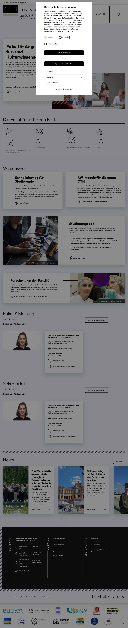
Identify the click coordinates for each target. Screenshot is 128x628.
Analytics (65, 37)
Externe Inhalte (53, 44)
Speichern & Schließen (64, 64)
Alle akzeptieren (64, 53)
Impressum (58, 89)
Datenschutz (69, 89)
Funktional (51, 37)
